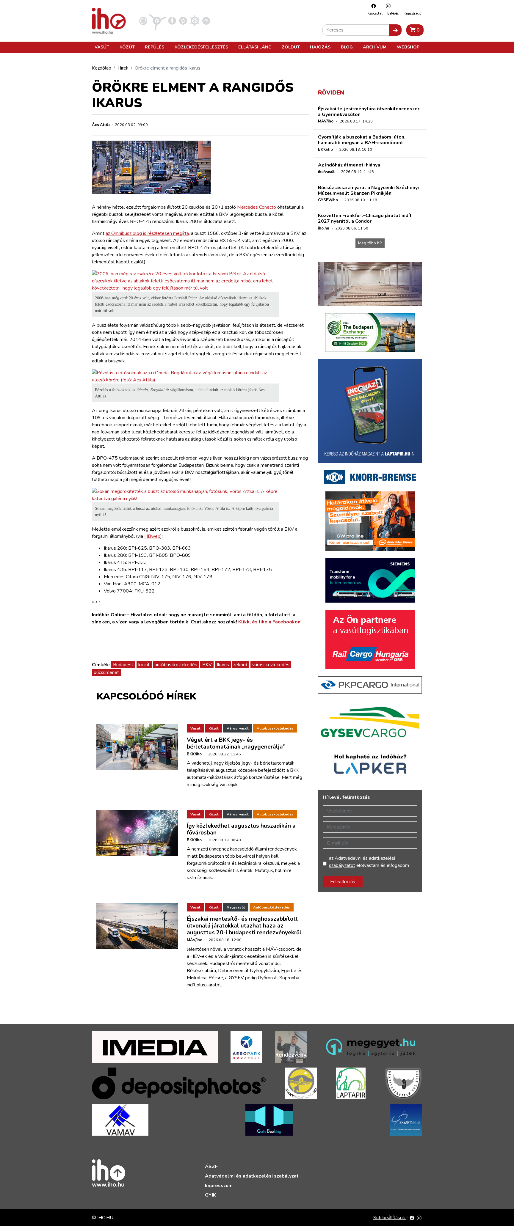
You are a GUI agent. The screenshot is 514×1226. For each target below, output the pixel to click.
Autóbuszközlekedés (275, 728)
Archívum (374, 47)
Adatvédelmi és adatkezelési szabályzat (252, 1176)
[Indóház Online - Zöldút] (183, 20)
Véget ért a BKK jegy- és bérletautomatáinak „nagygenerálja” (236, 743)
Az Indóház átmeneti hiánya (349, 165)
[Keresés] (395, 30)
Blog (347, 47)
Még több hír (370, 243)
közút (144, 664)
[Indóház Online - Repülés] (158, 20)
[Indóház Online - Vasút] (143, 20)
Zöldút (291, 47)
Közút (127, 47)
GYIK (210, 1195)
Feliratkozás (342, 881)
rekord (240, 664)
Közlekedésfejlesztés (201, 47)
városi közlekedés (270, 664)
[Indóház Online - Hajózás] (194, 20)
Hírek (122, 68)
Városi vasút (237, 728)
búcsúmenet (106, 672)
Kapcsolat (375, 13)
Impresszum (219, 1185)
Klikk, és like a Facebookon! (270, 622)
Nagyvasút (236, 907)
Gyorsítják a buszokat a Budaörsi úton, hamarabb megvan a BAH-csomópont (361, 140)
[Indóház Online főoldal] (206, 20)
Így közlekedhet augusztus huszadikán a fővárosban (241, 829)
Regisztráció (412, 13)
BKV (207, 664)
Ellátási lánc (254, 47)
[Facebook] (372, 6)
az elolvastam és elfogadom (369, 862)
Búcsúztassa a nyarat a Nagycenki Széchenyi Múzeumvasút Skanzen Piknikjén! (368, 190)
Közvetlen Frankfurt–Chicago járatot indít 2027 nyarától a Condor (365, 218)
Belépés (393, 13)
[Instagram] (387, 6)
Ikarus (223, 664)
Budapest (123, 664)
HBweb (152, 536)
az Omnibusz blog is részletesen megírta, (148, 233)
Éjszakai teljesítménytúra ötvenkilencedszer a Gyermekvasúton (368, 112)
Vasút (102, 47)
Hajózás (320, 47)
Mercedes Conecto (256, 207)
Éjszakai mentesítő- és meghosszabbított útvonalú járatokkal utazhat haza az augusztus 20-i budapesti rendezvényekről (244, 925)
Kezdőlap (101, 68)
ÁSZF (211, 1166)
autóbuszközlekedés (176, 664)
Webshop (408, 47)
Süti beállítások (389, 1217)
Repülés (154, 47)
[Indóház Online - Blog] (172, 20)
